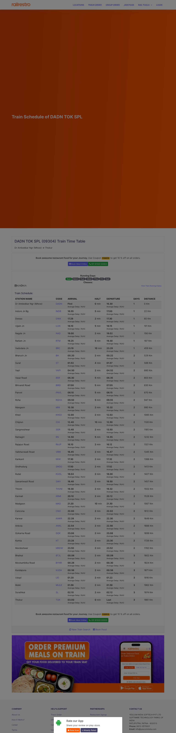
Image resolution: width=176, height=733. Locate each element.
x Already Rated (89, 730)
